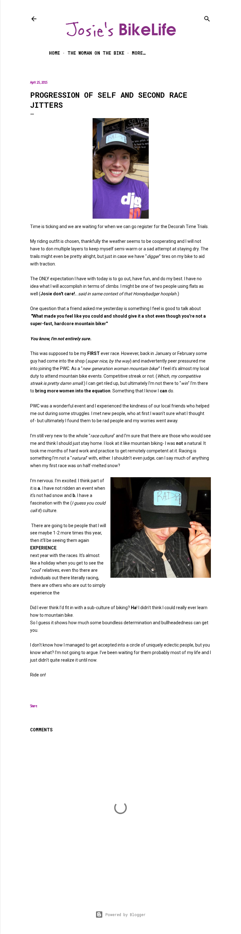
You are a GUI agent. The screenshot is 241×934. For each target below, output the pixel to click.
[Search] (207, 17)
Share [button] (33, 706)
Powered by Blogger (125, 914)
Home (54, 53)
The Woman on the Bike (95, 53)
